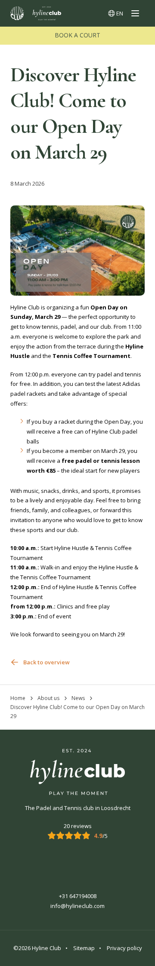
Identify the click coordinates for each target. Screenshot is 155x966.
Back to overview (46, 662)
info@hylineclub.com (77, 906)
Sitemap (84, 948)
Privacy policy (124, 948)
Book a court (77, 35)
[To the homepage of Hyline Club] (35, 13)
